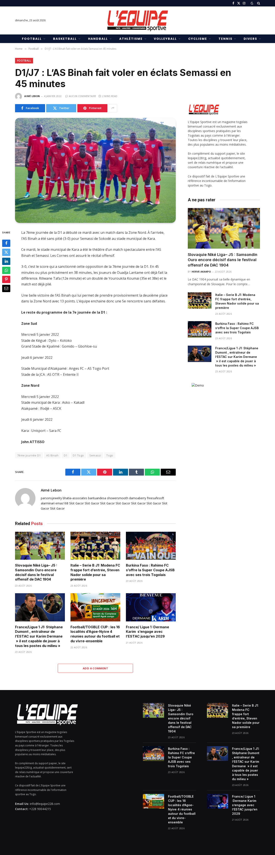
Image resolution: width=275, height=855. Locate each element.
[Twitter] (6, 252)
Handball (98, 39)
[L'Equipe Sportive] (137, 20)
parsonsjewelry (51, 498)
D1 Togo (78, 455)
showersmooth (117, 498)
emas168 (61, 503)
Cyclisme (197, 39)
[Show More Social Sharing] (112, 108)
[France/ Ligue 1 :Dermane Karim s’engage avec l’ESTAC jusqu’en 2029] (151, 607)
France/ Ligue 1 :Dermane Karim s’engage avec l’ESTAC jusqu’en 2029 (147, 632)
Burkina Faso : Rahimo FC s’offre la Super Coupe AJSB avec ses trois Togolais (150, 570)
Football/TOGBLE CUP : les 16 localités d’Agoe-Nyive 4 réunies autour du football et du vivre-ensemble (95, 634)
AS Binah (52, 455)
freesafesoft (155, 498)
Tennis (225, 39)
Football (32, 39)
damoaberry (137, 498)
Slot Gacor (76, 503)
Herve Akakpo (201, 271)
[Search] (258, 3)
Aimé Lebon (32, 96)
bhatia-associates (75, 498)
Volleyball (165, 39)
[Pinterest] (6, 279)
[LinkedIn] (6, 261)
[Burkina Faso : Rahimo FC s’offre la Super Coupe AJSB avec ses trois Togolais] (151, 546)
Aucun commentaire (82, 96)
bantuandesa (97, 498)
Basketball (65, 39)
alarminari (48, 503)
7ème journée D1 (29, 455)
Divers (250, 39)
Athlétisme (131, 39)
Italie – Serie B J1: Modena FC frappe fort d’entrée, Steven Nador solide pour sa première (95, 572)
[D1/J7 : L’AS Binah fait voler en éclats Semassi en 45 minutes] (95, 170)
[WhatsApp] (6, 270)
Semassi (95, 455)
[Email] (6, 288)
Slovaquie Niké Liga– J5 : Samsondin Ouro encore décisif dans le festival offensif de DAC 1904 (36, 572)
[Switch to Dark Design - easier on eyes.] (252, 3)
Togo (109, 455)
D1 (65, 455)
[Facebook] (6, 243)
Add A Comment (95, 668)
